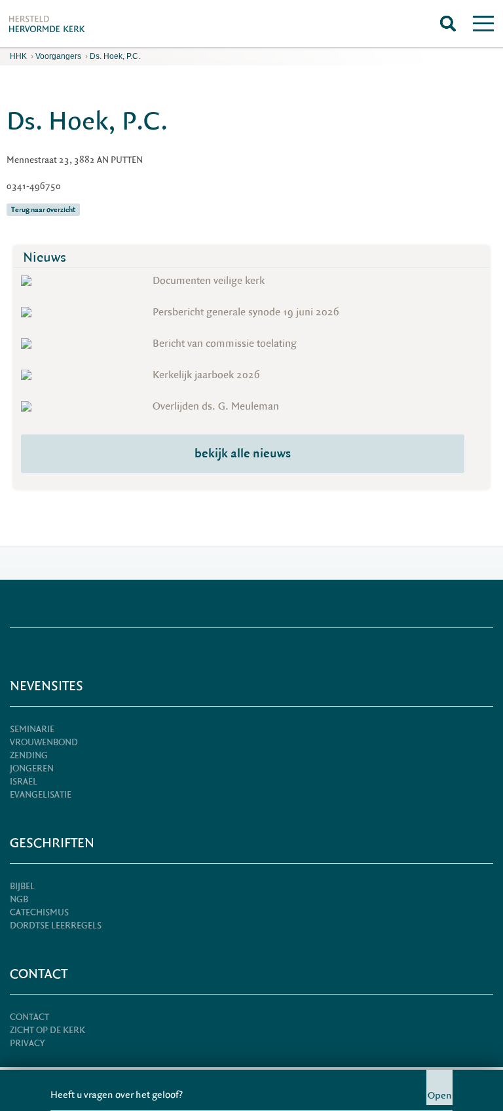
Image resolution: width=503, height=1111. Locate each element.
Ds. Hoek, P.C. (115, 56)
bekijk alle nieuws (243, 453)
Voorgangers (58, 56)
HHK (18, 56)
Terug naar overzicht (43, 210)
